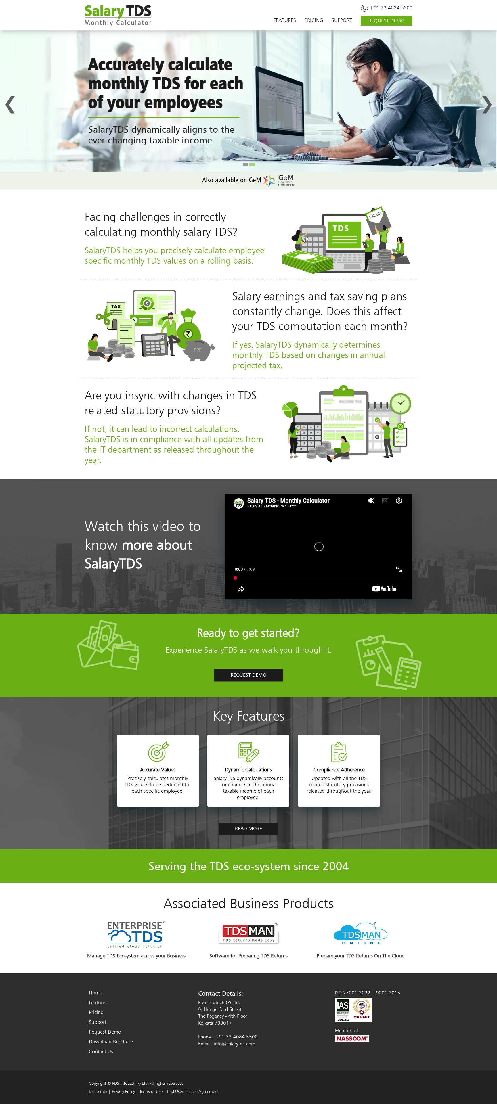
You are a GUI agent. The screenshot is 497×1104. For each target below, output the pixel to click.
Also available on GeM (232, 180)
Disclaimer (98, 1091)
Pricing (96, 1012)
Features (98, 1002)
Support (97, 1022)
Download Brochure (111, 1041)
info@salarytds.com (234, 1043)
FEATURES (285, 20)
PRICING (314, 20)
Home (95, 993)
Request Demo (105, 1032)
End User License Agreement (193, 1091)
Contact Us (101, 1051)
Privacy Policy (123, 1091)
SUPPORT (342, 20)
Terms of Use (151, 1091)
